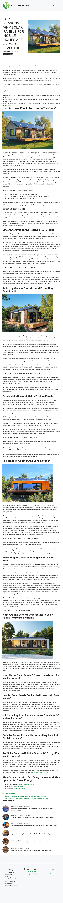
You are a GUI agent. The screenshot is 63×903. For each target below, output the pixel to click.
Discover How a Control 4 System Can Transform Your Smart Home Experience (34, 842)
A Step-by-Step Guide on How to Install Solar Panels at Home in (25, 796)
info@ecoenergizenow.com (39, 773)
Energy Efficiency (31, 874)
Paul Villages (6, 51)
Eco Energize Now (20, 5)
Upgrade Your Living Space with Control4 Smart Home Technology (31, 834)
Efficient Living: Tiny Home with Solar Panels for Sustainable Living (26, 798)
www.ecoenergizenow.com (26, 784)
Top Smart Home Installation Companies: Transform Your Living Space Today (34, 825)
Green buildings (8, 54)
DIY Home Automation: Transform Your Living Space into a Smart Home (32, 817)
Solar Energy (31, 871)
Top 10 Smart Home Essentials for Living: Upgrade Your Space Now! (31, 850)
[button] (54, 5)
